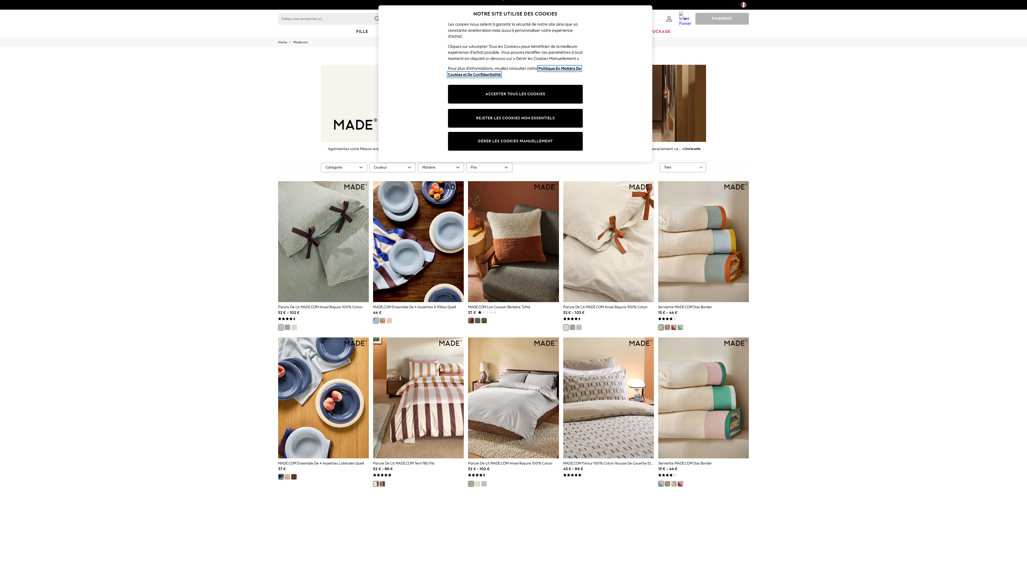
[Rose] (389, 320)
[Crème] (382, 320)
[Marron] (294, 477)
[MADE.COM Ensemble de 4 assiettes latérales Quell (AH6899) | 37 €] (323, 397)
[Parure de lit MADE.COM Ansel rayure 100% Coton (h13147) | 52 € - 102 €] (323, 241)
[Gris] (287, 327)
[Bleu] (376, 320)
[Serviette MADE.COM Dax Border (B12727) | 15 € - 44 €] (703, 241)
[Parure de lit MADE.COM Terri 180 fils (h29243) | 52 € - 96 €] (418, 397)
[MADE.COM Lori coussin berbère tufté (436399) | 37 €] (513, 241)
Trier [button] (667, 167)
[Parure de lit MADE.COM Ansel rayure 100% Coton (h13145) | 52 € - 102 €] (513, 397)
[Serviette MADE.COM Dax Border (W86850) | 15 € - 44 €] (703, 397)
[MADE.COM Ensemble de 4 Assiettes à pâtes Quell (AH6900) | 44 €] (418, 241)
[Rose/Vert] (680, 327)
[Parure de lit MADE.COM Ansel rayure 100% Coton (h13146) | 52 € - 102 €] (608, 241)
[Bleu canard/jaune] (661, 327)
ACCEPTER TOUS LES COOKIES (515, 94)
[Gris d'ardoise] (477, 320)
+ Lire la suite (691, 148)
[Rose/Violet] (674, 327)
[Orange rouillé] (471, 320)
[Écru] (294, 327)
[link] (669, 19)
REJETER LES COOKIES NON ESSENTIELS (515, 118)
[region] (515, 83)
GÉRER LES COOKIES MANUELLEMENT (515, 141)
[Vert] (281, 327)
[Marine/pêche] (667, 327)
